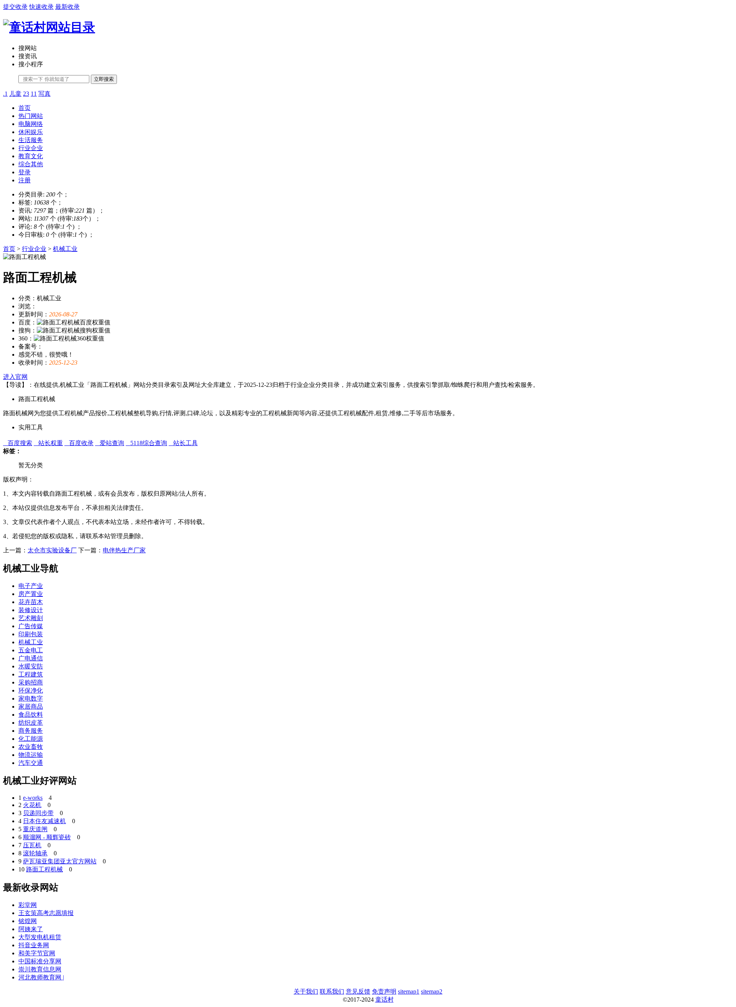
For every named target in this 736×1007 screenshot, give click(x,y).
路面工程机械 (44, 869)
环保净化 (30, 690)
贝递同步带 (38, 813)
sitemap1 (408, 991)
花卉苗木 (30, 602)
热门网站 (30, 116)
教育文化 (30, 156)
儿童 (15, 93)
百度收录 (79, 443)
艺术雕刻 (30, 618)
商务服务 (30, 730)
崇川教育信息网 (39, 969)
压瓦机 (32, 845)
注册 (24, 180)
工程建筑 (30, 674)
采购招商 (30, 682)
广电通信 (30, 658)
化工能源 (30, 738)
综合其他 (30, 164)
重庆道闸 (35, 829)
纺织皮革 (30, 722)
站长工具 (183, 443)
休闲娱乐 (30, 132)
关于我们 (306, 991)
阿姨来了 (30, 929)
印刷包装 (30, 634)
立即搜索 (104, 79)
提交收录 (15, 6)
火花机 (32, 805)
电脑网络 (30, 124)
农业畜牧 (30, 746)
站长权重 (48, 443)
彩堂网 (27, 905)
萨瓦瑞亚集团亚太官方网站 (60, 861)
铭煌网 (27, 921)
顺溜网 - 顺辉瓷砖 (47, 837)
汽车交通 (30, 763)
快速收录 (41, 6)
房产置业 (30, 594)
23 (26, 93)
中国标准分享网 (39, 961)
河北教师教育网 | (41, 977)
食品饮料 (30, 714)
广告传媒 (30, 626)
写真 (44, 93)
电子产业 (30, 586)
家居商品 (30, 706)
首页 (24, 108)
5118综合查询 (146, 443)
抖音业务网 (33, 945)
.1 (5, 93)
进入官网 (15, 376)
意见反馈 (358, 991)
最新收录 (67, 6)
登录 (24, 172)
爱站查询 (109, 443)
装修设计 (30, 610)
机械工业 (65, 249)
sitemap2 (431, 991)
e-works (33, 797)
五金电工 (30, 650)
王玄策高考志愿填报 (46, 913)
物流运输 (30, 755)
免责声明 (384, 991)
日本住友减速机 (44, 821)
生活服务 (30, 140)
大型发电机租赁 (39, 937)
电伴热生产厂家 (124, 550)
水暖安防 (30, 666)
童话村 (384, 999)
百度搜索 (17, 443)
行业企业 (30, 148)
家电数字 (30, 698)
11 (34, 93)
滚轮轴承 (35, 853)
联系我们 (332, 991)
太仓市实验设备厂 (52, 550)
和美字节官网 (36, 953)
